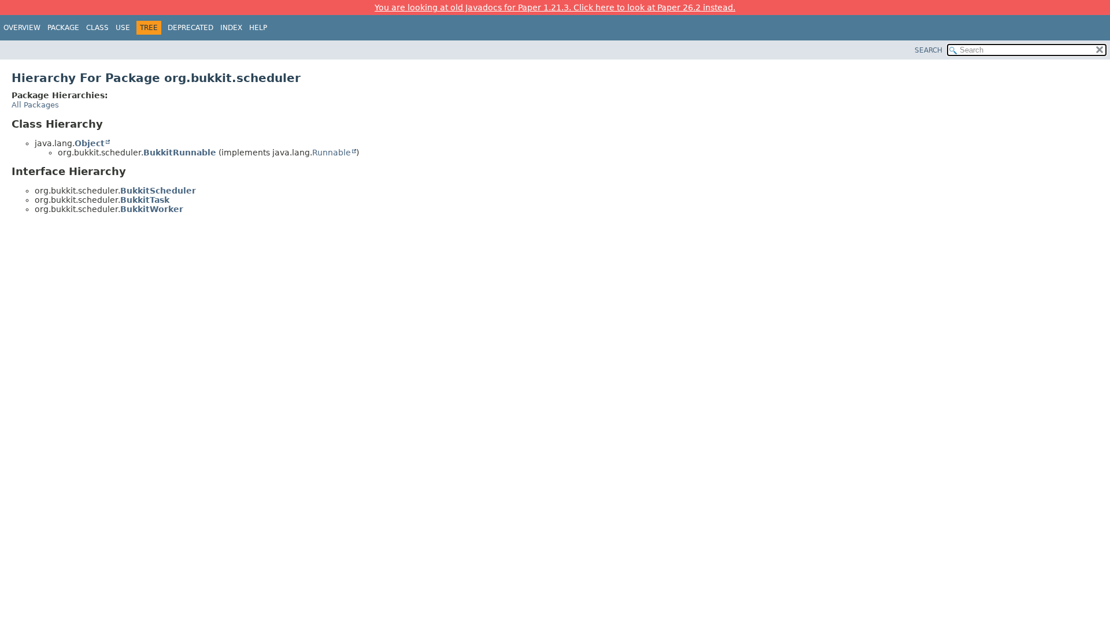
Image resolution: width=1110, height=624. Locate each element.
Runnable (331, 152)
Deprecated (190, 28)
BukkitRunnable (179, 152)
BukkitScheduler (158, 190)
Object (90, 143)
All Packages (35, 105)
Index (231, 28)
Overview (21, 28)
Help (258, 28)
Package (63, 28)
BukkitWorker (151, 209)
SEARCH (928, 50)
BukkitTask (144, 200)
